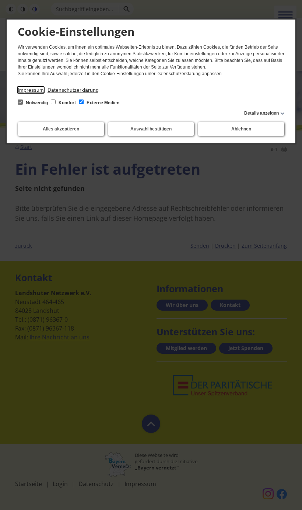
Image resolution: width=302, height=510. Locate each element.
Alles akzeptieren (61, 129)
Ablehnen (241, 129)
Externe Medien (102, 102)
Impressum (31, 90)
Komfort (67, 102)
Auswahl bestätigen (151, 129)
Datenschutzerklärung (73, 90)
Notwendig (37, 102)
